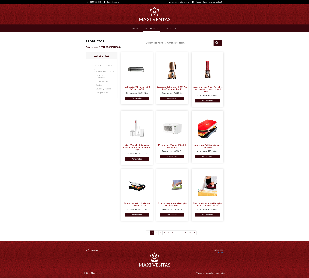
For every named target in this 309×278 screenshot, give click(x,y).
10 (190, 232)
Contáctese (171, 28)
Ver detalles (137, 98)
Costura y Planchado (100, 76)
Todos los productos (103, 65)
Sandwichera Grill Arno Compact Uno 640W (207, 146)
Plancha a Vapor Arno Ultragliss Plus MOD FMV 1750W (207, 204)
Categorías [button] (151, 28)
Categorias (91, 47)
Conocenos (92, 250)
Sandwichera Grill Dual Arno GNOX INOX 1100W (137, 204)
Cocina (99, 85)
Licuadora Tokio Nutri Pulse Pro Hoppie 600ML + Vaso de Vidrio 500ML (207, 89)
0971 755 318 (95, 2)
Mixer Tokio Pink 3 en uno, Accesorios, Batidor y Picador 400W (137, 147)
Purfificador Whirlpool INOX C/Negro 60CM (137, 88)
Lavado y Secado (103, 89)
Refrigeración (102, 92)
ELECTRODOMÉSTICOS (109, 47)
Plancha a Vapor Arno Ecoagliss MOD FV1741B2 (172, 204)
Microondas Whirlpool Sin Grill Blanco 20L (172, 146)
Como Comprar (113, 2)
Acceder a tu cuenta (180, 2)
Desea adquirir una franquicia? (208, 2)
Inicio (136, 28)
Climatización (102, 81)
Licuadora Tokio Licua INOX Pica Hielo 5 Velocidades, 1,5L (172, 88)
